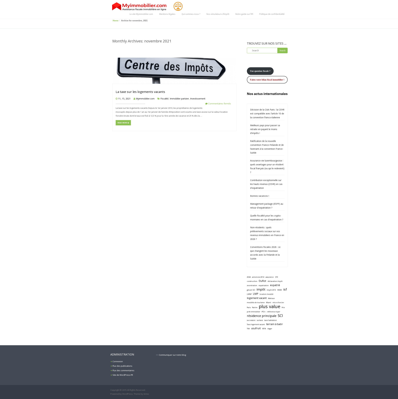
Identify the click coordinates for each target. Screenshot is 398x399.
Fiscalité (164, 98)
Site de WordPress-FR (123, 375)
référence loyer (273, 312)
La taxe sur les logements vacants (140, 92)
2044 (249, 277)
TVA (248, 329)
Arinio (146, 393)
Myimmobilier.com (145, 98)
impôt (261, 289)
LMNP (249, 294)
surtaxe (260, 320)
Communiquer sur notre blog (172, 354)
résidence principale (261, 316)
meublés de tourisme (256, 302)
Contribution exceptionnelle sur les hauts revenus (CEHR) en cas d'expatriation (266, 184)
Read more (123, 123)
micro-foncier (278, 302)
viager (269, 329)
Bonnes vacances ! (259, 195)
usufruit (256, 328)
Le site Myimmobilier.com (141, 14)
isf (285, 289)
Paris (249, 307)
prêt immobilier (253, 312)
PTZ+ (264, 312)
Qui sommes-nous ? (191, 14)
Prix (283, 307)
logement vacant (257, 298)
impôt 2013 (271, 290)
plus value (269, 306)
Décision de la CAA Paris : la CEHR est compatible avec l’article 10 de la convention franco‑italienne (267, 113)
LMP (255, 294)
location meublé (266, 294)
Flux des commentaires (123, 370)
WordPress (127, 393)
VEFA (264, 329)
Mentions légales (167, 14)
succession (251, 320)
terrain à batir (274, 324)
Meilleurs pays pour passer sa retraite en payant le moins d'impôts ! (265, 129)
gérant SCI (251, 290)
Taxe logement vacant (256, 324)
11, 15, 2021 (124, 98)
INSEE (279, 290)
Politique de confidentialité (272, 14)
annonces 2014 (258, 277)
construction (252, 281)
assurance (270, 277)
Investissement (197, 98)
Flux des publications (122, 366)
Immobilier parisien (179, 98)
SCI (280, 316)
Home (115, 20)
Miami (268, 302)
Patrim (254, 307)
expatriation (264, 285)
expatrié (275, 285)
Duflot (262, 281)
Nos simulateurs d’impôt (217, 14)
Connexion (118, 361)
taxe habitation (270, 320)
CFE (276, 277)
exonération (252, 285)
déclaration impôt (275, 281)
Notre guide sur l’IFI (244, 14)
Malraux (271, 298)
